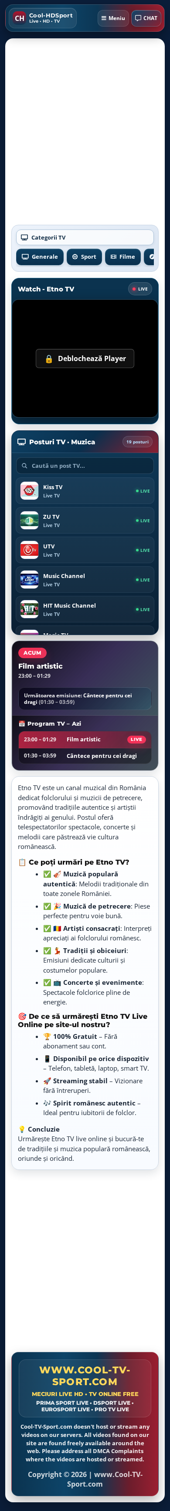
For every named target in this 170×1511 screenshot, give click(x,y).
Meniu (117, 18)
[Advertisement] (85, 135)
